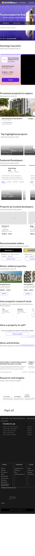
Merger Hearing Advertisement (5, 485)
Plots (26, 23)
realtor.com (17, 470)
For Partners (4, 472)
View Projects (11, 61)
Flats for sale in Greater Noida (10, 426)
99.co (16, 472)
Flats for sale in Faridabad (9, 434)
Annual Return (4, 476)
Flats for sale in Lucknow (9, 430)
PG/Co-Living (16, 23)
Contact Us (4, 480)
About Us (3, 470)
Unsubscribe (4, 482)
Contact (10, 80)
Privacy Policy (4, 478)
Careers (3, 468)
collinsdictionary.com (20, 474)
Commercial (6, 23)
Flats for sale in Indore (8, 432)
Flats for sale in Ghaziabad (10, 428)
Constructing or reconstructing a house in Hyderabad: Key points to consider (13, 363)
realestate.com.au (19, 468)
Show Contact (11, 258)
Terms (2, 474)
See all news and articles (27, 345)
